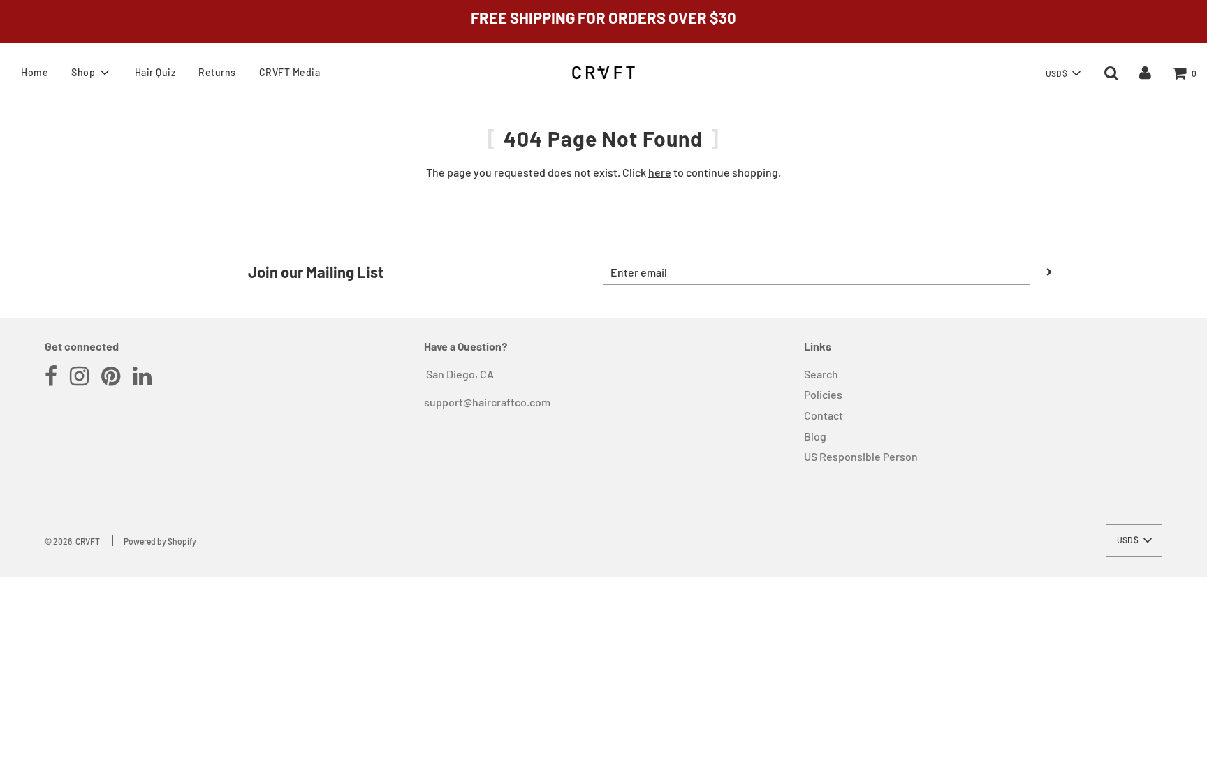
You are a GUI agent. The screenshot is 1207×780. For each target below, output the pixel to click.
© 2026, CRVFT (72, 541)
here (659, 172)
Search (821, 374)
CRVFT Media (290, 72)
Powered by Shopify (160, 541)
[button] (1062, 73)
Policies (823, 394)
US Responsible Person (861, 456)
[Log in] (1145, 72)
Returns (217, 72)
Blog (815, 436)
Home (34, 72)
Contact (823, 415)
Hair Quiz (155, 72)
